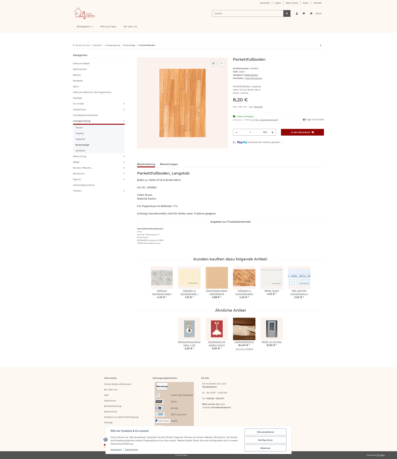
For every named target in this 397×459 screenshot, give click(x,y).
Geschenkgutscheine (84, 185)
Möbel (76, 162)
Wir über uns (130, 26)
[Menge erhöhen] (272, 132)
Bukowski (78, 80)
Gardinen (80, 150)
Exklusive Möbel (81, 63)
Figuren (77, 179)
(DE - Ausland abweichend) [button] (266, 119)
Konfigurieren (265, 440)
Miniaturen (79, 173)
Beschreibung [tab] (146, 164)
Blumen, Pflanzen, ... (83, 167)
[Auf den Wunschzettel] (221, 63)
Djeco (76, 86)
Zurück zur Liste (82, 45)
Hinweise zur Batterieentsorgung (121, 417)
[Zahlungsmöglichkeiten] (174, 405)
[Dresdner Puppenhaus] (84, 13)
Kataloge (77, 97)
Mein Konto (292, 2)
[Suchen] (286, 13)
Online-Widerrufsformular (117, 384)
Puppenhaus (79, 109)
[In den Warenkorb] (139, 55)
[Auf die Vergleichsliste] (213, 63)
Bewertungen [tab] (169, 164)
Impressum (116, 449)
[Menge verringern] (236, 132)
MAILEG (77, 74)
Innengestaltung (81, 120)
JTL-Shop (381, 455)
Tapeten (80, 133)
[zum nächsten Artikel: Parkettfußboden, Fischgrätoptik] (321, 45)
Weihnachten (80, 69)
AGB (106, 395)
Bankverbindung (112, 405)
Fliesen (79, 127)
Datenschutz (131, 449)
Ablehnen (265, 448)
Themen (77, 190)
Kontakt (317, 2)
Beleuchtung (79, 156)
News (306, 2)
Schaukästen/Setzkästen (85, 115)
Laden (278, 2)
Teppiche (80, 139)
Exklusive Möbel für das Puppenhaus (92, 92)
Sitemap (108, 422)
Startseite (265, 2)
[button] (296, 13)
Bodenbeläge (251, 74)
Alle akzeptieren (265, 432)
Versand (258, 106)
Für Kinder (78, 103)
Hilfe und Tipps (108, 26)
